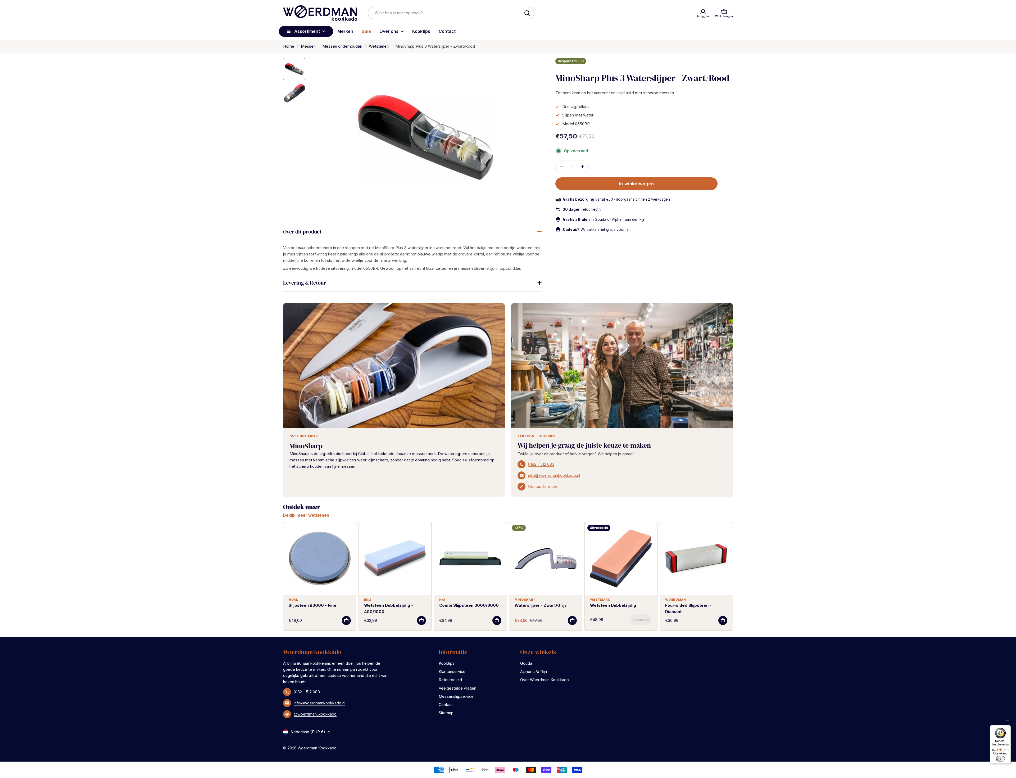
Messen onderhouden (342, 46)
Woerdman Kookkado (317, 748)
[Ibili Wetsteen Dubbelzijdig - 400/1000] (395, 558)
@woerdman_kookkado (315, 714)
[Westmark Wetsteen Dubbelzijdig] (621, 558)
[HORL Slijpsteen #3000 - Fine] (319, 558)
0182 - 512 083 (541, 464)
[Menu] (1007, 721)
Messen (308, 46)
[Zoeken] (527, 13)
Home (288, 46)
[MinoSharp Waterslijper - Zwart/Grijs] (545, 558)
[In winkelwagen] (346, 620)
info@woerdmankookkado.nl (554, 475)
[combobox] (451, 13)
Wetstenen (379, 46)
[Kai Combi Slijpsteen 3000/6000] (470, 558)
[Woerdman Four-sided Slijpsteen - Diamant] (696, 558)
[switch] (1000, 758)
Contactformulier (543, 486)
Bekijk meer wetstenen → (308, 515)
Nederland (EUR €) (308, 731)
